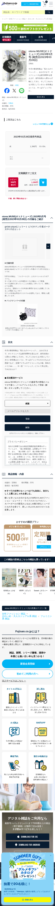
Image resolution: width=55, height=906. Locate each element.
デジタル (11, 158)
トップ (4, 19)
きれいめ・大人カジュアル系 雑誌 (40, 19)
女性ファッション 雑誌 (17, 19)
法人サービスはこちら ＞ (14, 681)
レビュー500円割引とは (42, 124)
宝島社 (10, 103)
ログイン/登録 (31, 4)
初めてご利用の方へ (27, 673)
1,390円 (33, 146)
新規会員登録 (27, 663)
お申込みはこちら (45, 547)
